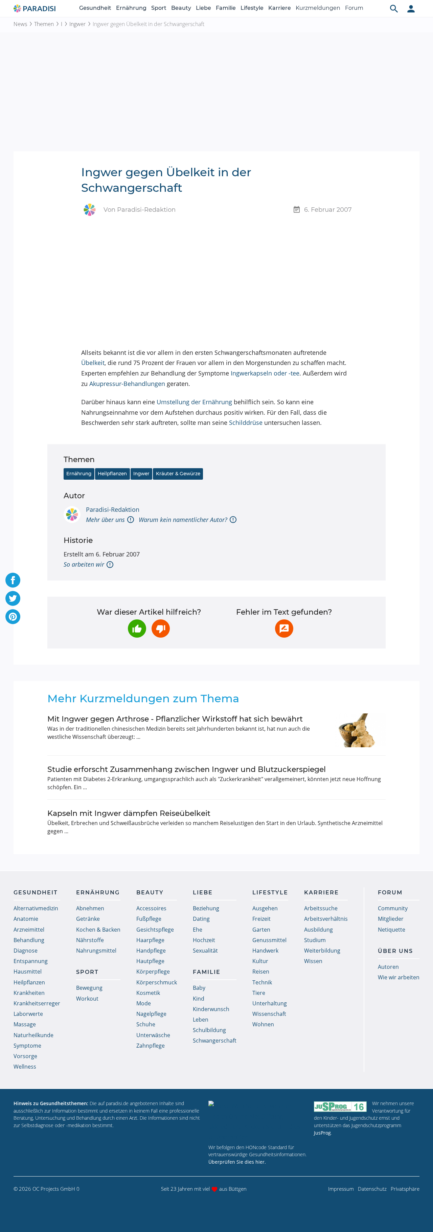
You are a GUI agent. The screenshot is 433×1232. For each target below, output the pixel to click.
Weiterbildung (322, 950)
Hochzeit (204, 940)
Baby (199, 987)
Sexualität (205, 950)
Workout (87, 998)
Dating (201, 918)
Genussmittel (269, 940)
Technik (262, 982)
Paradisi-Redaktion (112, 509)
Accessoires (151, 908)
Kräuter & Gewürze (178, 473)
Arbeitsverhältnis (326, 918)
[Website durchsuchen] (394, 8)
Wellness (25, 1066)
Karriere (279, 8)
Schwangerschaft (214, 1040)
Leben (200, 1019)
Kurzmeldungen (318, 8)
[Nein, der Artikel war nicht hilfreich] (161, 628)
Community (393, 908)
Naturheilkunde (33, 1035)
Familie (226, 8)
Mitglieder (391, 918)
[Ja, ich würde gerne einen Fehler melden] (284, 628)
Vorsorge (25, 1056)
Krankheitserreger (37, 1003)
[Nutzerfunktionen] (411, 8)
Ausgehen (265, 908)
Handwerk (265, 950)
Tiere (258, 993)
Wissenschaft (269, 1014)
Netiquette (391, 929)
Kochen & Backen (98, 929)
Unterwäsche (153, 1035)
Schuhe (145, 1024)
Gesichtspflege (155, 929)
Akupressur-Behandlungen (127, 384)
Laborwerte (28, 1014)
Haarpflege (150, 940)
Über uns (395, 951)
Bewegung (89, 987)
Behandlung (29, 940)
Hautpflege (150, 961)
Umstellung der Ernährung (194, 402)
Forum (354, 8)
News (20, 24)
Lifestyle (252, 8)
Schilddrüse (246, 422)
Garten (261, 929)
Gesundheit (95, 8)
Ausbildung (318, 929)
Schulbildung (209, 1030)
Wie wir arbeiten (398, 977)
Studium (315, 940)
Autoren (388, 967)
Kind (198, 998)
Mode (143, 1003)
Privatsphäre (405, 1188)
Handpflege (151, 950)
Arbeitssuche (321, 908)
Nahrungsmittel (96, 950)
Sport (158, 8)
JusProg (322, 1133)
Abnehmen (90, 908)
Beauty (181, 8)
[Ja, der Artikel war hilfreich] (137, 628)
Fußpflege (148, 918)
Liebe (203, 8)
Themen (44, 24)
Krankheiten (29, 993)
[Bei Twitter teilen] (12, 598)
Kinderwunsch (211, 1009)
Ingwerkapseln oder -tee (265, 373)
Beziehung (206, 908)
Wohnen (263, 1024)
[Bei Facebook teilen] (12, 580)
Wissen (313, 961)
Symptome (27, 1045)
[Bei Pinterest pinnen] (12, 616)
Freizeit (261, 918)
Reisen (260, 971)
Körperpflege (153, 971)
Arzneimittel (29, 929)
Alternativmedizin (36, 908)
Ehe (197, 929)
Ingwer (77, 24)
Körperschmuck (156, 982)
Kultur (260, 961)
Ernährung (131, 8)
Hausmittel (28, 971)
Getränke (88, 918)
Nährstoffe (90, 940)
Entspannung (31, 961)
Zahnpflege (150, 1045)
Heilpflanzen (112, 473)
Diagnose (26, 950)
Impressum (341, 1188)
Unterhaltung (269, 1003)
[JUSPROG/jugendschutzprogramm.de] (340, 1106)
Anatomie (26, 918)
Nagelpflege (151, 1014)
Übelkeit (93, 363)
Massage (25, 1024)
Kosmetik (148, 993)
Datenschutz (372, 1188)
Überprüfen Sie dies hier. (237, 1162)
